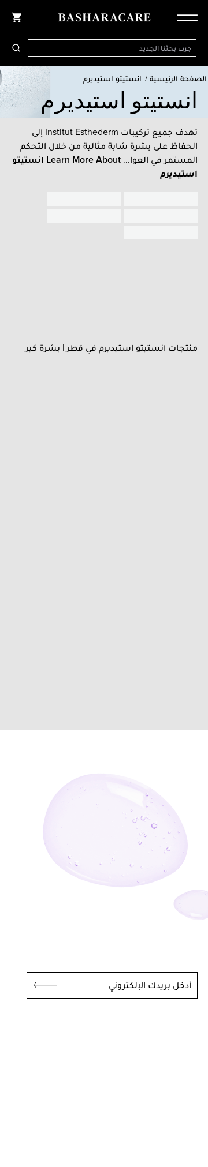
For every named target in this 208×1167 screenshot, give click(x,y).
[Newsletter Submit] (42, 985)
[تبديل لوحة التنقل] (184, 17)
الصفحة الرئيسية (178, 79)
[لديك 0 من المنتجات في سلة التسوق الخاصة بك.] (16, 17)
